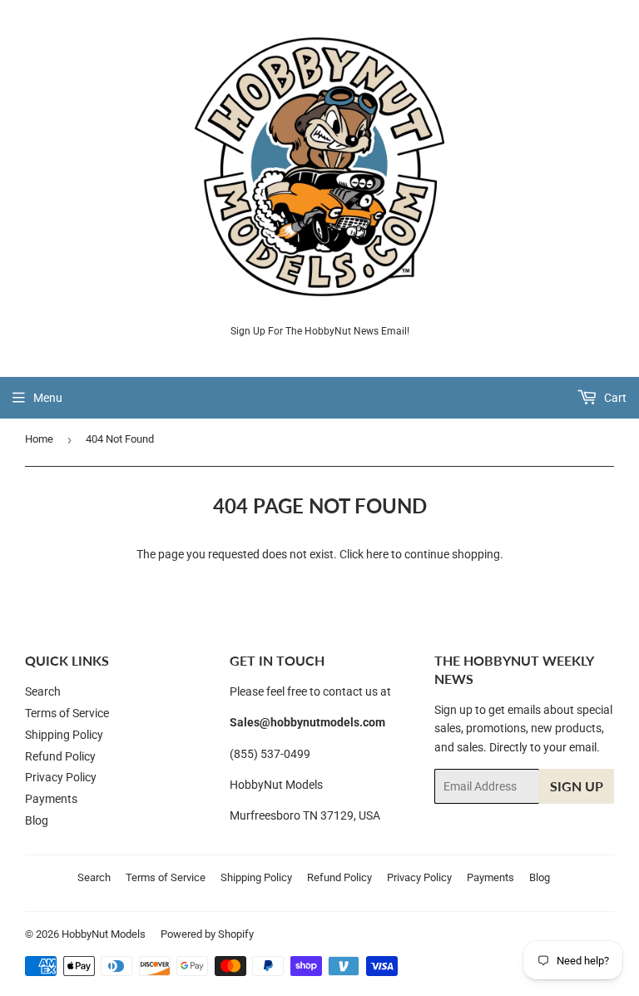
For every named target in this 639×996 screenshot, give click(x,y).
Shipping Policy (64, 734)
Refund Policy (60, 756)
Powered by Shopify (207, 934)
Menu (47, 397)
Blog (36, 820)
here (377, 554)
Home (39, 439)
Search (43, 691)
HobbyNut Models (104, 934)
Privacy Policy (61, 777)
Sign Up (576, 786)
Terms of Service (67, 713)
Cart (614, 397)
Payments (51, 798)
